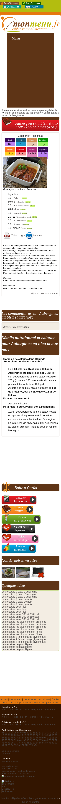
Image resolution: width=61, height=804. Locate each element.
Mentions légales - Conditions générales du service (29, 798)
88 (49, 743)
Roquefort (24, 202)
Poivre (26, 228)
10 (31, 733)
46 (31, 738)
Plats (5, 702)
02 (6, 733)
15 (46, 733)
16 (49, 733)
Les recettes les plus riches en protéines (24, 621)
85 (40, 743)
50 (43, 738)
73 (3, 743)
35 (53, 735)
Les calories (44, 699)
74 (6, 743)
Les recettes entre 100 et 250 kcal (20, 614)
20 (6, 735)
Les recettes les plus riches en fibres (22, 629)
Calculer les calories (30, 702)
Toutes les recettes (12, 110)
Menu (16, 38)
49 (40, 738)
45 (28, 738)
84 (37, 743)
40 (12, 738)
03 (9, 733)
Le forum (6, 753)
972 (26, 745)
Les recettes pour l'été (14, 606)
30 (37, 735)
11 (34, 733)
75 (9, 743)
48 (37, 738)
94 (12, 745)
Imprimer (38, 235)
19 (3, 735)
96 (18, 745)
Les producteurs (50, 702)
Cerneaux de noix (25, 206)
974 (35, 745)
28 (31, 735)
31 (40, 735)
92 (6, 745)
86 (43, 743)
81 (28, 743)
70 (49, 740)
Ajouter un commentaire (44, 293)
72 (56, 740)
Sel (25, 224)
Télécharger (18, 235)
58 (12, 740)
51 (46, 738)
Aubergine (20, 198)
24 (18, 735)
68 (43, 740)
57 (9, 740)
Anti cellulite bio (9, 768)
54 (56, 738)
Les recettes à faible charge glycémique (24, 636)
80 (24, 743)
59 (15, 740)
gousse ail (20, 213)
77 (15, 743)
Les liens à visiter (10, 761)
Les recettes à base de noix (17, 599)
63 (28, 740)
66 (37, 740)
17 (52, 733)
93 (9, 745)
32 (43, 735)
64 (31, 740)
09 (28, 733)
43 (21, 738)
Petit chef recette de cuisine (15, 773)
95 (15, 745)
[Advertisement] (30, 75)
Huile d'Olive (24, 221)
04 (12, 733)
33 (46, 735)
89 (53, 743)
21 (9, 735)
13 (40, 733)
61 (21, 740)
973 (31, 745)
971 (22, 745)
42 (18, 738)
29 (34, 735)
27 (28, 735)
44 (24, 738)
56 (6, 740)
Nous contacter (30, 802)
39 (9, 738)
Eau (21, 209)
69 (46, 740)
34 (49, 735)
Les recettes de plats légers (17, 644)
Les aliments (29, 699)
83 (34, 743)
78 (18, 743)
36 (56, 735)
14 (43, 733)
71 (53, 740)
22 (12, 735)
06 (18, 733)
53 (53, 738)
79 (21, 743)
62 (24, 740)
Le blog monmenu (11, 751)
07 (21, 733)
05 (15, 733)
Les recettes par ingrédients (41, 110)
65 (34, 740)
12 (37, 733)
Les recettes (15, 699)
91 (3, 745)
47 (34, 738)
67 (40, 740)
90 (56, 743)
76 (12, 743)
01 (3, 733)
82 (31, 743)
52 (49, 738)
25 (21, 735)
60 (18, 740)
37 (3, 738)
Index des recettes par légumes (22, 112)
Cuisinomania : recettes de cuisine (19, 771)
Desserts (14, 702)
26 (24, 735)
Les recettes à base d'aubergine (19, 591)
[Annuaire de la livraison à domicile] (18, 776)
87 (46, 743)
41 (15, 738)
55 (3, 740)
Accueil (4, 699)
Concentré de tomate (26, 217)
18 (56, 733)
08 (24, 733)
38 (6, 738)
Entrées (55, 699)
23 (15, 735)
